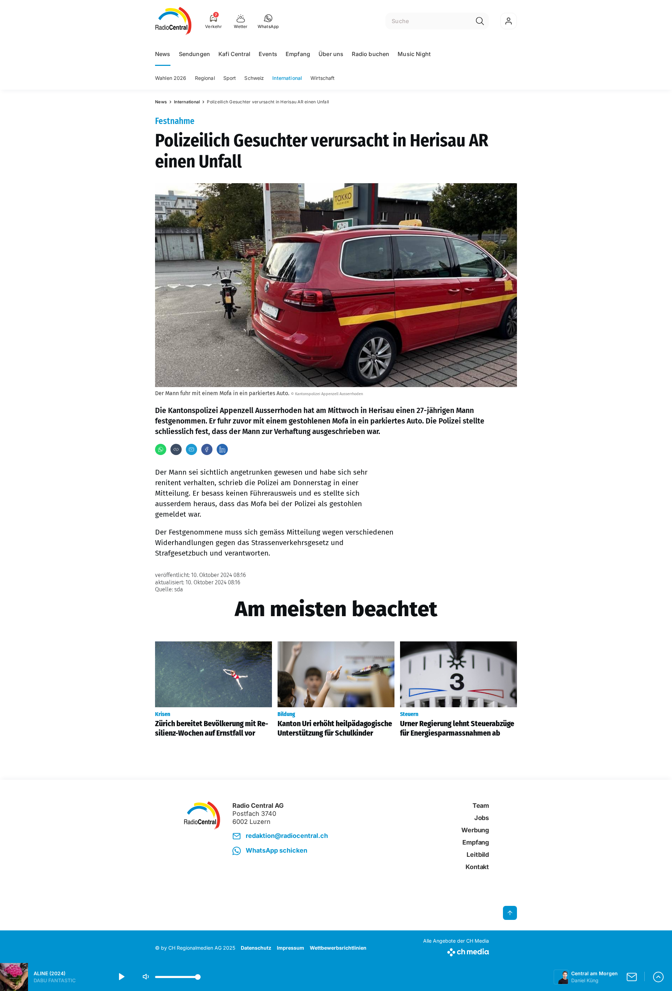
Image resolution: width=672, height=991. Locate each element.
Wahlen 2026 (171, 78)
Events (268, 53)
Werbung (475, 830)
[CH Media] (456, 951)
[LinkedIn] (222, 449)
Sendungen (194, 53)
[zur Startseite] (173, 21)
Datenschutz (256, 948)
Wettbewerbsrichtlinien (338, 948)
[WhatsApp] (160, 449)
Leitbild (478, 854)
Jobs (481, 817)
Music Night (414, 53)
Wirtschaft (322, 78)
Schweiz (254, 78)
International (287, 78)
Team (480, 805)
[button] (268, 21)
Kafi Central (234, 53)
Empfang (298, 53)
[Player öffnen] (658, 977)
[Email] (191, 449)
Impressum (290, 948)
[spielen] (121, 977)
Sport (229, 78)
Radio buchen (370, 53)
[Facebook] (206, 449)
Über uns (330, 53)
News (162, 53)
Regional (205, 78)
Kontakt (477, 866)
